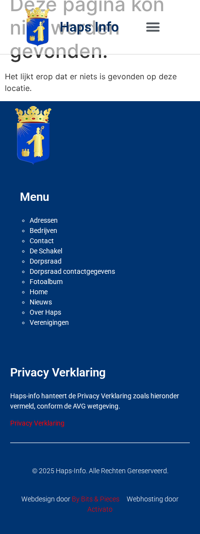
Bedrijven (43, 230)
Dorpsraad (46, 261)
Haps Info (89, 27)
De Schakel (46, 251)
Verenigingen (49, 322)
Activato (100, 509)
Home (39, 292)
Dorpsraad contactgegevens (72, 271)
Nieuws (41, 302)
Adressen (44, 220)
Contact (42, 241)
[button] (153, 27)
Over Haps (45, 312)
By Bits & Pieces (95, 499)
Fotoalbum (46, 281)
